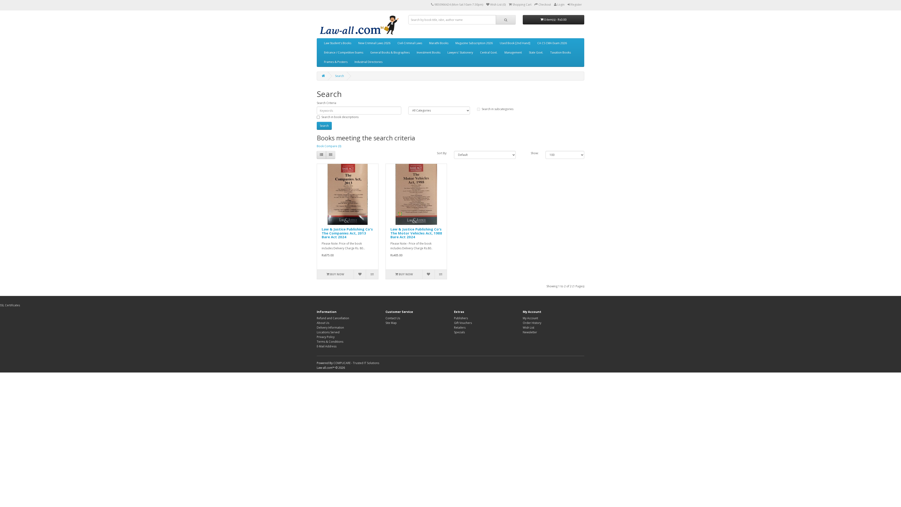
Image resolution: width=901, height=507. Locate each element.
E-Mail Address (326, 346)
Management (513, 52)
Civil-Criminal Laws (409, 43)
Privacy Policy (326, 337)
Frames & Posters (335, 62)
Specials (459, 332)
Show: (534, 153)
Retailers (460, 328)
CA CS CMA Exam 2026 (552, 43)
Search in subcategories (497, 109)
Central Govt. (488, 52)
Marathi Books (438, 43)
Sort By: (442, 153)
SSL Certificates (10, 305)
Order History (532, 323)
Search (339, 76)
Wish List (528, 328)
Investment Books (428, 52)
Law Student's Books (337, 43)
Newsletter (530, 332)
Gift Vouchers (463, 323)
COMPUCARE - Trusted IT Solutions (356, 363)
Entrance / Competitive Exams (343, 52)
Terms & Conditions (330, 342)
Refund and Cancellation (333, 318)
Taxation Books (560, 52)
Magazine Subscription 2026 (474, 43)
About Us (323, 323)
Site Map (391, 323)
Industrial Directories (368, 62)
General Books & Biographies (390, 52)
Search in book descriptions (340, 117)
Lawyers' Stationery (460, 52)
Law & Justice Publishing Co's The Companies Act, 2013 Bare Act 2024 (347, 233)
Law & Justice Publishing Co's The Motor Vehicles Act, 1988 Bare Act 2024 (416, 233)
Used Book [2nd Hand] (515, 43)
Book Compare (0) (329, 146)
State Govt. (536, 52)
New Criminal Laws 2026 (374, 43)
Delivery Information (330, 328)
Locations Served (328, 332)
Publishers (461, 318)
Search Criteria (326, 103)
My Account (530, 318)
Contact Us (393, 318)
